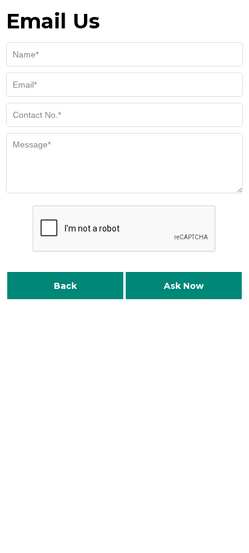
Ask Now (184, 285)
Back (65, 285)
